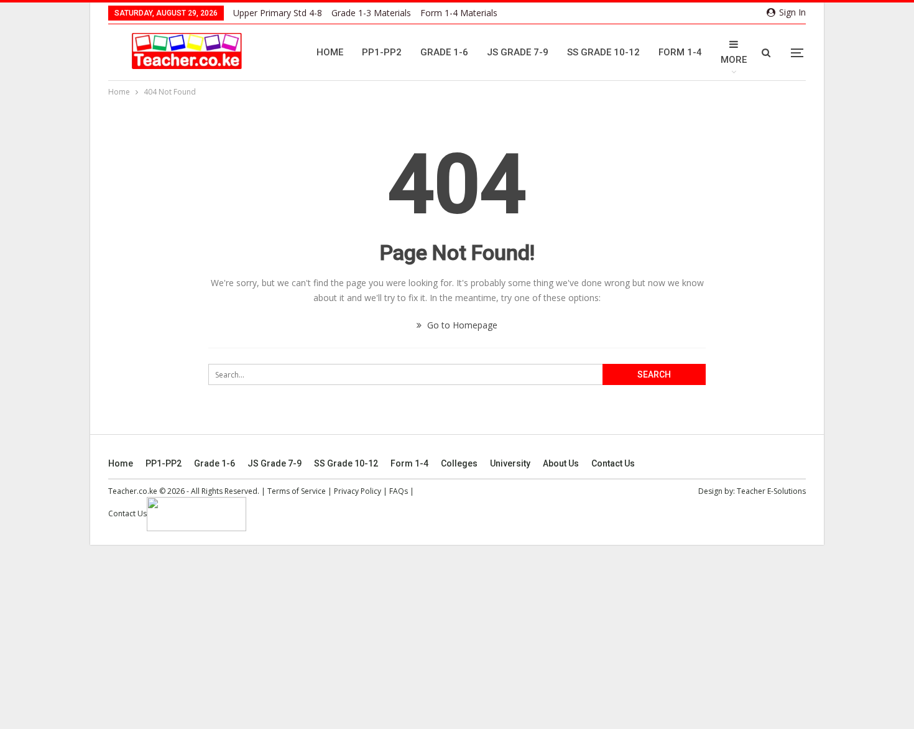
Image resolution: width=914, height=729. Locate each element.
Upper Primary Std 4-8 (277, 13)
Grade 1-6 (444, 52)
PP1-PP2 (382, 52)
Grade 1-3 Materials (371, 13)
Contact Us (613, 463)
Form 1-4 (680, 52)
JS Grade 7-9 (517, 52)
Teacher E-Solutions (771, 491)
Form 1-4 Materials (458, 13)
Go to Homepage (461, 325)
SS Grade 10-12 (603, 52)
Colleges (459, 463)
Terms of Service (296, 491)
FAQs (398, 491)
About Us (561, 463)
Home (329, 52)
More (734, 59)
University (510, 463)
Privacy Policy (357, 491)
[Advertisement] (457, 637)
